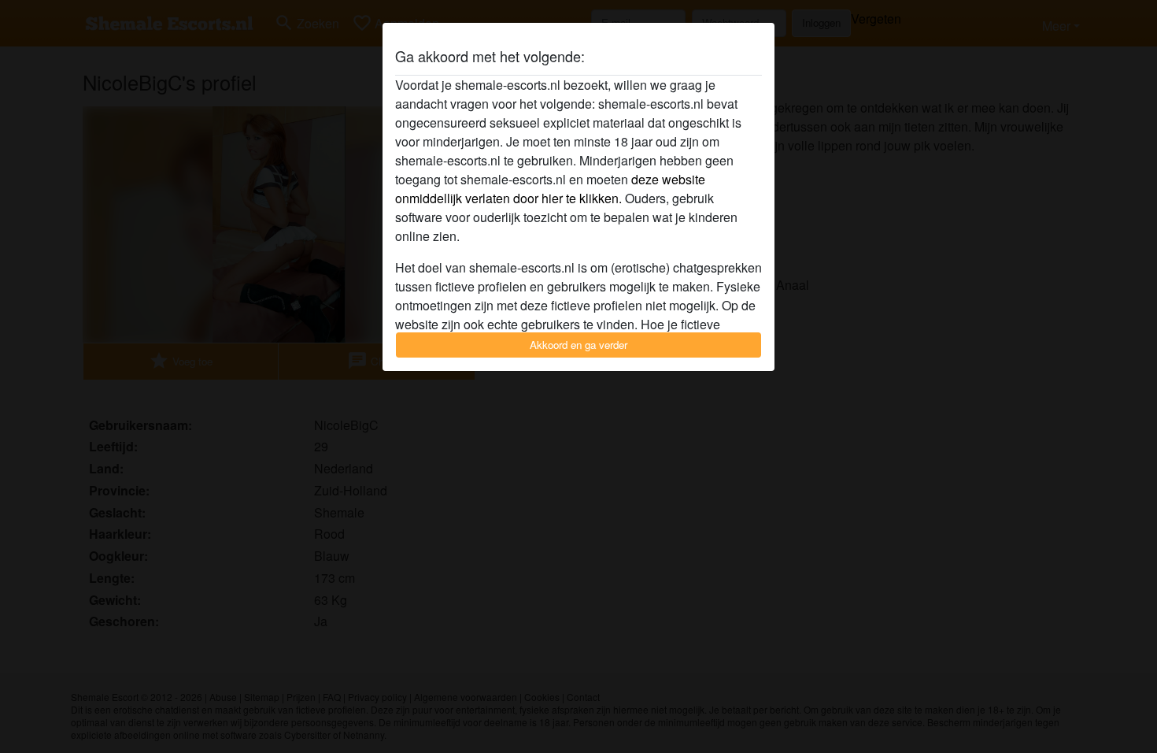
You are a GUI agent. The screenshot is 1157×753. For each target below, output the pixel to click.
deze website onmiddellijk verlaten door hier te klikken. (550, 188)
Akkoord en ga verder (578, 344)
